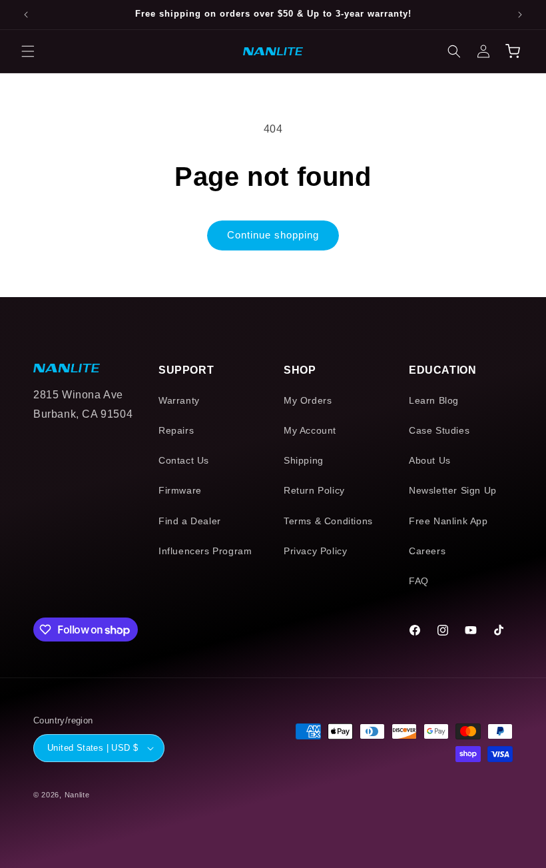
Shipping (304, 460)
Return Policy (314, 490)
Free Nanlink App (448, 521)
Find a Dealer (189, 521)
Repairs (176, 430)
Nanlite (77, 795)
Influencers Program (205, 551)
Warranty (179, 400)
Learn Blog (434, 400)
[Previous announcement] (26, 14)
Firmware (180, 490)
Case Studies (439, 430)
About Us (430, 460)
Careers (427, 551)
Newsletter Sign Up (453, 490)
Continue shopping (273, 234)
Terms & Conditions (328, 521)
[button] (28, 51)
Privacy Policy (315, 551)
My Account (310, 430)
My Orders (308, 400)
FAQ (419, 581)
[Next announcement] (520, 14)
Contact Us (183, 460)
